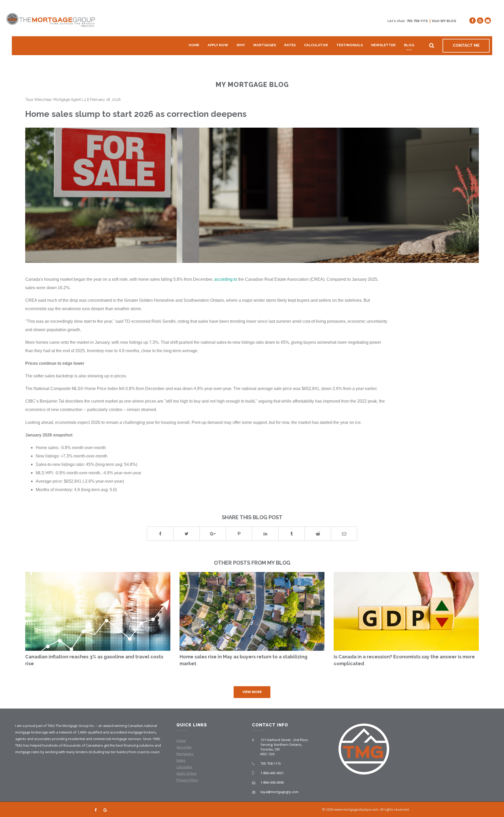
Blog (409, 45)
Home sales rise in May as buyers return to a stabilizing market (243, 660)
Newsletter (383, 45)
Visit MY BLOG (444, 20)
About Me (184, 747)
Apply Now (218, 45)
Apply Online (186, 773)
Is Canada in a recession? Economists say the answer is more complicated (404, 660)
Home (194, 45)
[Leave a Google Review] (480, 20)
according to (225, 279)
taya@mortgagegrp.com (279, 791)
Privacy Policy (187, 780)
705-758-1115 (417, 20)
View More (252, 691)
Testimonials (349, 45)
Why (241, 45)
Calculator (316, 45)
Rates (290, 45)
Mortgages (264, 45)
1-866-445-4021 (272, 773)
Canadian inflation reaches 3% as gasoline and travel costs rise (94, 660)
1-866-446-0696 (272, 782)
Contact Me (466, 45)
